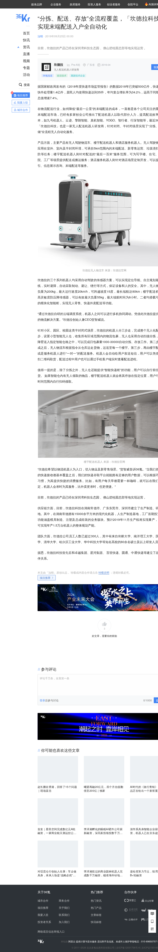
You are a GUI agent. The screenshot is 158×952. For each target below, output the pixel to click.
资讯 (26, 46)
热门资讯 (96, 900)
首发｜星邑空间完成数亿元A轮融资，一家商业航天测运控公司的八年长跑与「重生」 (57, 831)
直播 (26, 53)
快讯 (26, 39)
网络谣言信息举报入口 (51, 931)
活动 (26, 74)
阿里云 (72, 941)
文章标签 (96, 915)
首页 (26, 32)
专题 (26, 67)
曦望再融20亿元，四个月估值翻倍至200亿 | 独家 (103, 789)
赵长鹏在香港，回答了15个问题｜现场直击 (57, 789)
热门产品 (96, 908)
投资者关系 (44, 922)
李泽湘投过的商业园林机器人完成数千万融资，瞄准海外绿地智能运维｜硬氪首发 (103, 873)
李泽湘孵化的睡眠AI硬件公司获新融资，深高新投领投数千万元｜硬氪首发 (103, 831)
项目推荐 (45, 578)
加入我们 (64, 922)
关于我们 (64, 908)
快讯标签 (96, 922)
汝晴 (40, 36)
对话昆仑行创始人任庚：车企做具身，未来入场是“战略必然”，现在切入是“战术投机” (57, 873)
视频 (26, 60)
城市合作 (43, 900)
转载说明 (103, 572)
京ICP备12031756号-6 (128, 947)
